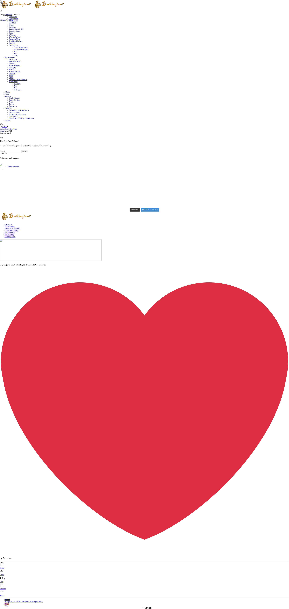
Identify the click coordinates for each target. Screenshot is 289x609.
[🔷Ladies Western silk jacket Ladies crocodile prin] (253, 193)
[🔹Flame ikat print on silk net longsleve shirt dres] (181, 193)
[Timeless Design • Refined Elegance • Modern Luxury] (253, 178)
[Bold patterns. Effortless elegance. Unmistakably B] (181, 179)
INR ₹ (7, 605)
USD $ (24, 601)
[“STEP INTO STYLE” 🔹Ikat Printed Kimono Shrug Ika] (108, 196)
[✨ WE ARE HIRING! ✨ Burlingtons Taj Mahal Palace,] (108, 177)
